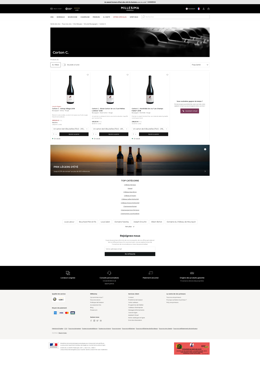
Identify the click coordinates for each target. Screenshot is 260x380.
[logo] (130, 9)
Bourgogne (55, 110)
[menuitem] (52, 17)
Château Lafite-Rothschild (130, 199)
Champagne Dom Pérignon (130, 210)
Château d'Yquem (130, 195)
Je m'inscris (130, 254)
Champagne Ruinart (130, 206)
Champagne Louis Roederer (130, 213)
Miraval (130, 188)
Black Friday (63, 333)
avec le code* (125, 2)
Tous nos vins (66, 24)
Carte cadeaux (133, 302)
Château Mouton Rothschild (130, 203)
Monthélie (142, 112)
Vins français (77, 24)
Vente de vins (55, 24)
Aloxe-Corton (104, 112)
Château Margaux (130, 185)
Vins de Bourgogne (91, 24)
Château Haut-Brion (130, 192)
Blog (91, 307)
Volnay (62, 110)
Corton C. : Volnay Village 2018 (63, 109)
